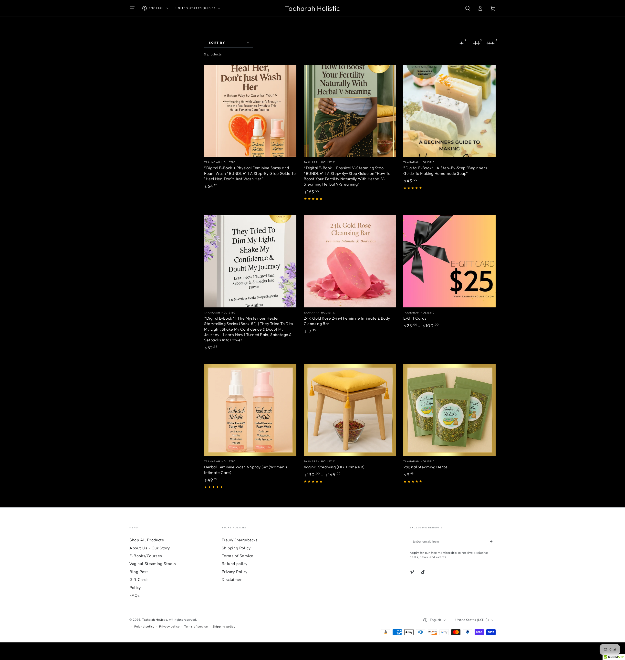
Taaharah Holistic (154, 620)
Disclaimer (232, 579)
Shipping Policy (236, 548)
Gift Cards (139, 579)
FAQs (134, 595)
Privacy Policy (235, 572)
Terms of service (196, 627)
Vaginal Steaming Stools (152, 563)
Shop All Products (146, 540)
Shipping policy (223, 627)
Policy (135, 587)
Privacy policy (169, 627)
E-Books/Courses (145, 556)
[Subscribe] (493, 541)
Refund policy (235, 563)
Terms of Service (238, 556)
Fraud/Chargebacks (240, 540)
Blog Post (138, 572)
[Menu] (132, 8)
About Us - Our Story (149, 548)
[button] (467, 8)
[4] (491, 43)
